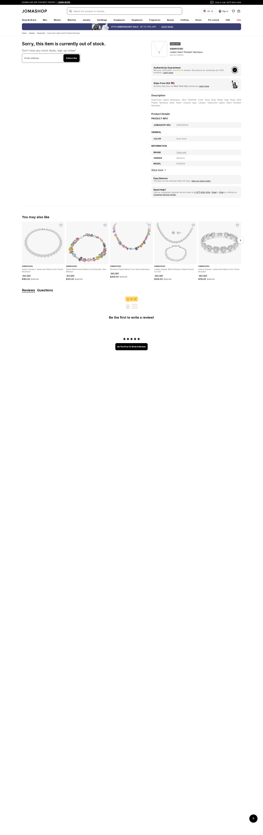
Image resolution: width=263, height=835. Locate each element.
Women (57, 20)
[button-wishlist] (233, 11)
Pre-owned (213, 20)
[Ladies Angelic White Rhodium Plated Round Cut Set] (193, 225)
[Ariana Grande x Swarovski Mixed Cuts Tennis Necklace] (61, 225)
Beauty (170, 20)
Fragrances (154, 20)
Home (24, 33)
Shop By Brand (29, 20)
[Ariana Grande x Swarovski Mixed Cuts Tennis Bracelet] (237, 225)
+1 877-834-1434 (202, 192)
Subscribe (71, 58)
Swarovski (41, 33)
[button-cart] (238, 11)
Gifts (228, 20)
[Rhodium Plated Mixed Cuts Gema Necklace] (149, 225)
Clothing (184, 20)
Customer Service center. (165, 194)
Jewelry (86, 20)
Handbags (102, 20)
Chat (221, 192)
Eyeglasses (137, 20)
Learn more (168, 72)
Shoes (198, 20)
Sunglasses (119, 20)
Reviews (28, 290)
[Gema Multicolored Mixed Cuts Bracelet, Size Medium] (105, 225)
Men (45, 20)
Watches (72, 20)
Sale (239, 20)
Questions (45, 290)
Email (214, 192)
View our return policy (201, 181)
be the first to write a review (131, 346)
